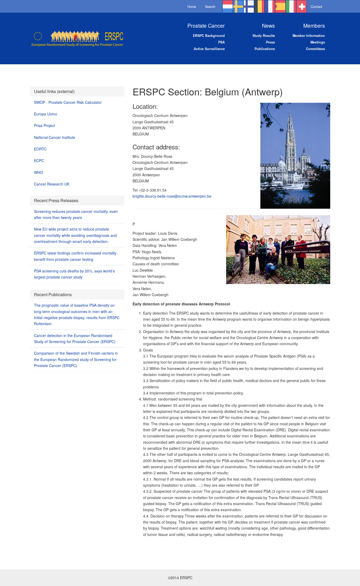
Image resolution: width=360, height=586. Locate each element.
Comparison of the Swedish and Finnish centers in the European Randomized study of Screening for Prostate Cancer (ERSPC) (76, 359)
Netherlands (227, 7)
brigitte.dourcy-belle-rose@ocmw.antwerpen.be (172, 196)
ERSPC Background (209, 35)
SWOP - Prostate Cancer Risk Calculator (68, 102)
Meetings (317, 42)
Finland (249, 7)
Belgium (259, 7)
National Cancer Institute (54, 137)
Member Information (309, 35)
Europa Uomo (45, 113)
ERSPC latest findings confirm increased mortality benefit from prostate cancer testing (75, 256)
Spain (280, 7)
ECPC (39, 160)
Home (191, 6)
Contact (316, 6)
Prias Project (44, 125)
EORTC (40, 149)
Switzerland (301, 7)
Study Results (263, 35)
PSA (221, 42)
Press (270, 42)
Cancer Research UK (51, 184)
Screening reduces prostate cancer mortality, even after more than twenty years (76, 214)
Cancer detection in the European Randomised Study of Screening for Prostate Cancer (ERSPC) (74, 338)
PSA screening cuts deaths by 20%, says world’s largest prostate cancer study (74, 274)
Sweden (238, 7)
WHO (38, 172)
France (270, 7)
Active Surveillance (209, 48)
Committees (315, 48)
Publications (265, 48)
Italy (291, 7)
